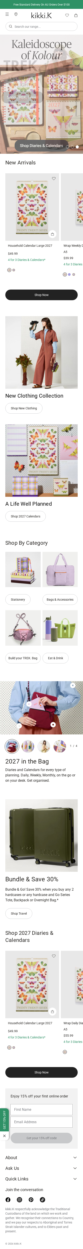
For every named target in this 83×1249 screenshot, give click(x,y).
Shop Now (42, 295)
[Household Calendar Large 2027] (32, 207)
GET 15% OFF (4, 1120)
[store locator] (17, 14)
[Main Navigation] (7, 14)
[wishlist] (65, 15)
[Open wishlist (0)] (65, 15)
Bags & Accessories (60, 599)
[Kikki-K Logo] (41, 15)
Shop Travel (19, 913)
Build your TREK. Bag (22, 658)
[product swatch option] (9, 270)
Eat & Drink (55, 658)
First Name (21, 1103)
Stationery (18, 599)
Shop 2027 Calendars (25, 516)
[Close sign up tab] (4, 1135)
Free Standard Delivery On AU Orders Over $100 (42, 4)
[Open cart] (76, 15)
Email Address (23, 1116)
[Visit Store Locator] (17, 14)
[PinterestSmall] (31, 1199)
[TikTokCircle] (42, 1199)
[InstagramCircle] (19, 1199)
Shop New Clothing (24, 408)
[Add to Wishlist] (53, 178)
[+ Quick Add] (52, 234)
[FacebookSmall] (8, 1199)
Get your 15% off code (42, 1138)
